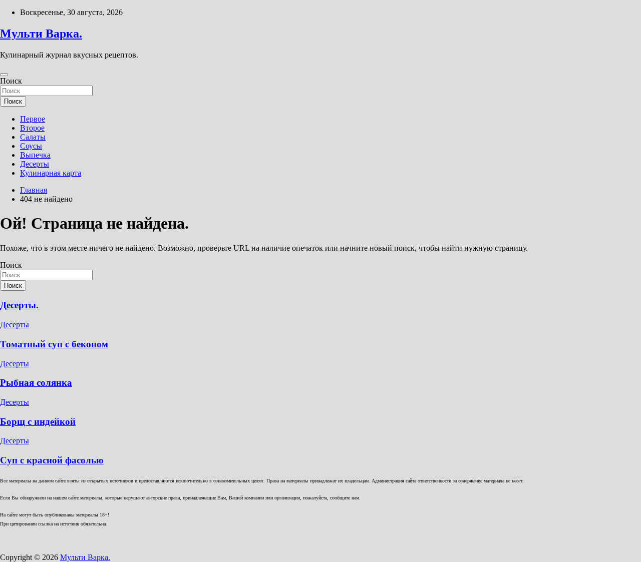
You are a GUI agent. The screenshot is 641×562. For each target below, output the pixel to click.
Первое (32, 119)
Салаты (33, 137)
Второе (32, 128)
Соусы (31, 146)
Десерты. (19, 305)
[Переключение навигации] (4, 74)
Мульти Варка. (41, 33)
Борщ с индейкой (38, 421)
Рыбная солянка (36, 382)
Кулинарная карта (50, 173)
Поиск (11, 81)
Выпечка (35, 155)
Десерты (34, 164)
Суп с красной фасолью (52, 460)
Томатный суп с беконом (54, 344)
